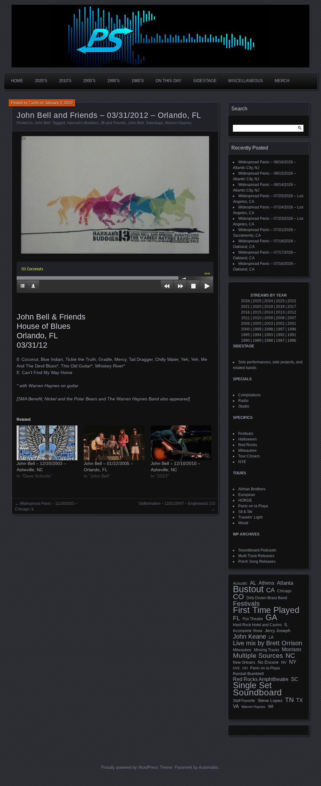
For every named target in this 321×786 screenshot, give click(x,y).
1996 (291, 329)
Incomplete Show (247, 631)
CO (238, 596)
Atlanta (285, 583)
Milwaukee (247, 450)
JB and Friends (113, 123)
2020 (257, 306)
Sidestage (205, 80)
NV (284, 662)
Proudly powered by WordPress (129, 767)
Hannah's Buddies (82, 123)
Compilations (249, 395)
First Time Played (266, 610)
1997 (280, 329)
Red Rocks (247, 445)
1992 (280, 335)
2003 (268, 323)
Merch (282, 80)
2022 (291, 301)
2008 (280, 318)
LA (271, 637)
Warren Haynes (178, 123)
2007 (291, 318)
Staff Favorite (244, 701)
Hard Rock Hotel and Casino (257, 625)
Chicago (284, 591)
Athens (266, 583)
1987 (280, 340)
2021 (245, 306)
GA (271, 617)
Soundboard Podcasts (257, 550)
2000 (245, 329)
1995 (245, 335)
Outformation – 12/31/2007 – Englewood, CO (177, 503)
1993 (268, 335)
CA (270, 590)
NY (292, 662)
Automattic (208, 767)
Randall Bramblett (248, 674)
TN (289, 700)
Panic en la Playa (253, 506)
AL (253, 583)
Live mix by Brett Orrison (267, 643)
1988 (268, 340)
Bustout (248, 589)
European (246, 495)
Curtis (34, 103)
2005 (257, 323)
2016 (245, 312)
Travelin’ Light (250, 517)
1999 (257, 329)
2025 (257, 301)
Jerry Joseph (278, 630)
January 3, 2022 (59, 103)
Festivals (245, 433)
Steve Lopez (270, 700)
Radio (243, 400)
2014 (268, 312)
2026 (245, 301)
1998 (268, 329)
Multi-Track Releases (256, 556)
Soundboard (257, 692)
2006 (245, 323)
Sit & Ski (245, 511)
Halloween (247, 439)
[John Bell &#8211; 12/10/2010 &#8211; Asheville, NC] (181, 442)
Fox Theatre (253, 619)
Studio (243, 406)
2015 (257, 312)
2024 (268, 301)
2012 (291, 312)
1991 (291, 335)
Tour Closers (249, 456)
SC (294, 679)
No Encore (268, 662)
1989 (257, 340)
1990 (245, 340)
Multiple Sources (258, 655)
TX (299, 700)
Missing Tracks (266, 650)
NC (290, 655)
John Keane (249, 636)
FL (236, 618)
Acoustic (240, 583)
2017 (291, 306)
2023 (280, 301)
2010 (257, 318)
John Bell (42, 123)
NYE (242, 462)
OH (245, 668)
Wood (243, 523)
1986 (291, 340)
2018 (280, 306)
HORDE (245, 500)
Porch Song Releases (257, 561)
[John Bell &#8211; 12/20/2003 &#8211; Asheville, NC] (47, 442)
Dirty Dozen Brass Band (266, 598)
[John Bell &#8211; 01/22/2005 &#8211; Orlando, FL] (114, 442)
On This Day (168, 80)
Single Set (252, 685)
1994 (257, 335)
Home (17, 80)
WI (270, 706)
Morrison (291, 649)
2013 (280, 312)
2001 (291, 323)
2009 (268, 318)
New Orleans (244, 662)
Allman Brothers (252, 489)
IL (286, 624)
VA (236, 706)
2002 (280, 323)
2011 (245, 318)
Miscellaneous (245, 80)
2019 (268, 306)
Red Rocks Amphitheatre (260, 679)
